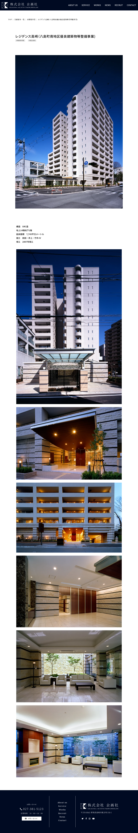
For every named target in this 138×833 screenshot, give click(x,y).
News (62, 817)
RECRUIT (119, 5)
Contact (62, 820)
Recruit (62, 813)
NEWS (108, 5)
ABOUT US (73, 5)
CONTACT (131, 5)
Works (62, 810)
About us (62, 803)
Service (62, 806)
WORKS (97, 5)
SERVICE (86, 5)
